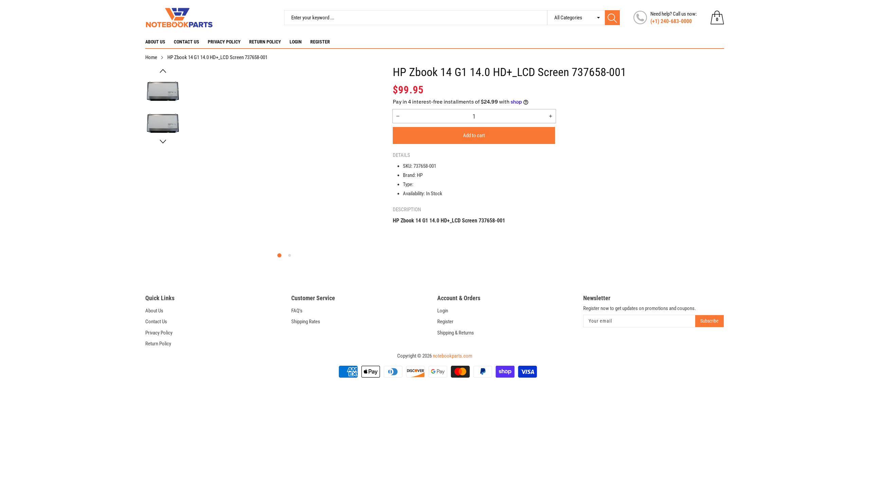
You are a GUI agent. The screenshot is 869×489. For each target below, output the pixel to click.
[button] (163, 71)
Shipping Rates (305, 322)
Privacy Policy (224, 41)
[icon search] (612, 17)
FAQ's (296, 311)
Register (320, 41)
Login (296, 41)
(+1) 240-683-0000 (671, 21)
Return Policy (265, 41)
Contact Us (186, 41)
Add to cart (474, 135)
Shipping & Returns (455, 333)
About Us (155, 41)
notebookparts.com (452, 356)
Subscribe (709, 321)
